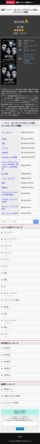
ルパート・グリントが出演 (10, 207)
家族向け (5, 187)
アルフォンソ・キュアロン (30, 46)
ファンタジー (28, 63)
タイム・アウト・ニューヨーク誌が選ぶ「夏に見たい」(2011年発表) (10, 165)
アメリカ (5, 148)
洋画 (3, 143)
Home (20, 436)
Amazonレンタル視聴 (9, 157)
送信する (20, 429)
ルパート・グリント (30, 54)
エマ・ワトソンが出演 (10, 213)
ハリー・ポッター (29, 59)
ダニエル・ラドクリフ (30, 51)
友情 (3, 183)
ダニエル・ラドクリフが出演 (10, 200)
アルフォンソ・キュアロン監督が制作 (10, 193)
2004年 (4, 139)
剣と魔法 (26, 61)
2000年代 (5, 152)
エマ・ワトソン (29, 56)
